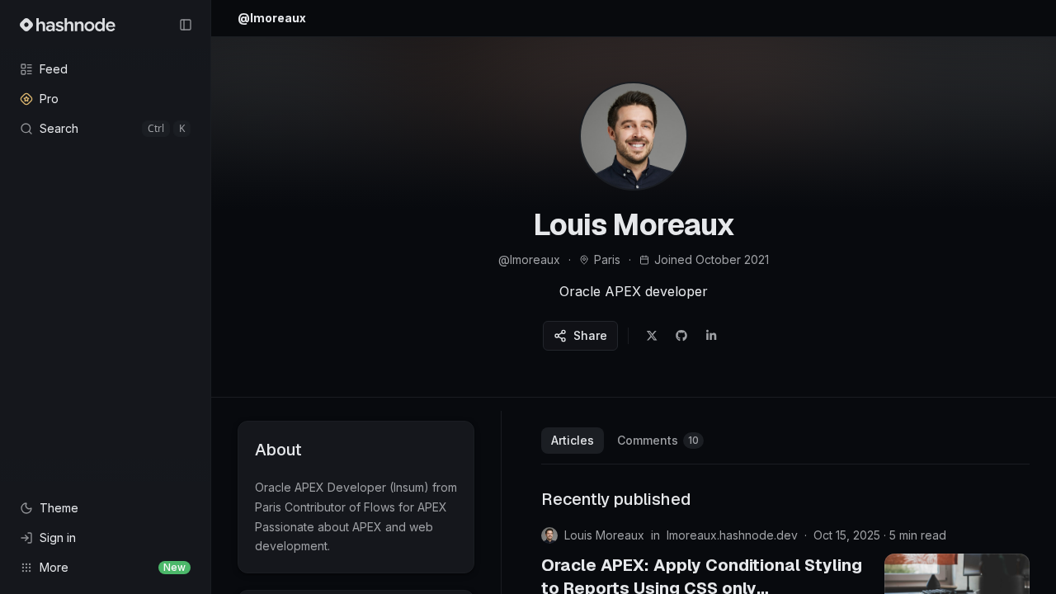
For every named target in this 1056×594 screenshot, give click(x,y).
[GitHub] (681, 336)
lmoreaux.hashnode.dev (732, 535)
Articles (572, 440)
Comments (658, 440)
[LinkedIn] (711, 336)
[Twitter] (652, 336)
